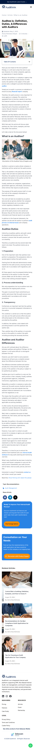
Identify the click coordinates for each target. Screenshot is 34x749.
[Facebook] (10, 696)
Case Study (5, 711)
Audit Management (11, 488)
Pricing (4, 704)
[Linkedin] (3, 696)
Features (4, 708)
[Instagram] (7, 696)
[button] (5, 497)
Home (4, 15)
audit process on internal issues (17, 222)
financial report (17, 92)
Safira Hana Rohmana (13, 600)
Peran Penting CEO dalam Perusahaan (20, 478)
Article (10, 15)
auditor (4, 86)
